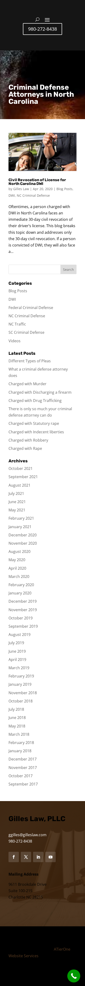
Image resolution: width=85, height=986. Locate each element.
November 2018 (22, 692)
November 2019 (22, 609)
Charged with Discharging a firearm (40, 392)
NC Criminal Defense (33, 195)
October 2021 (20, 468)
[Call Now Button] (73, 975)
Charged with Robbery (28, 440)
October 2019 (20, 618)
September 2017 (23, 784)
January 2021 (19, 526)
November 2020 (22, 543)
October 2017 (20, 775)
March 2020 (18, 576)
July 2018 (16, 709)
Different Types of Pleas (29, 360)
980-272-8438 (42, 29)
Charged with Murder (27, 383)
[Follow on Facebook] (13, 857)
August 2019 (19, 634)
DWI (11, 195)
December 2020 (22, 535)
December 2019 (22, 601)
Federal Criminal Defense (30, 307)
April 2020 (17, 568)
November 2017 (22, 767)
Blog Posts (64, 189)
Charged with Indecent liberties (36, 432)
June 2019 (17, 651)
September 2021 (23, 476)
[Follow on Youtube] (50, 857)
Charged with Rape (25, 448)
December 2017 (22, 759)
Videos (14, 340)
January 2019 (19, 684)
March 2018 (18, 734)
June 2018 (17, 717)
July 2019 (16, 642)
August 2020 (19, 551)
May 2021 (16, 510)
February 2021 (21, 518)
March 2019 (18, 667)
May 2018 (16, 726)
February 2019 (21, 676)
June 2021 (17, 501)
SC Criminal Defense (26, 332)
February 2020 (21, 584)
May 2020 (16, 559)
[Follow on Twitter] (26, 857)
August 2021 (19, 485)
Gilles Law (21, 189)
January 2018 (19, 750)
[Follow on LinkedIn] (38, 857)
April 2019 (17, 659)
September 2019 (23, 626)
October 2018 (20, 701)
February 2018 (21, 742)
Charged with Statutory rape (33, 423)
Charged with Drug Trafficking (35, 400)
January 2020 (19, 593)
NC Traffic (17, 324)
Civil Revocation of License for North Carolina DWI (37, 182)
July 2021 (16, 493)
